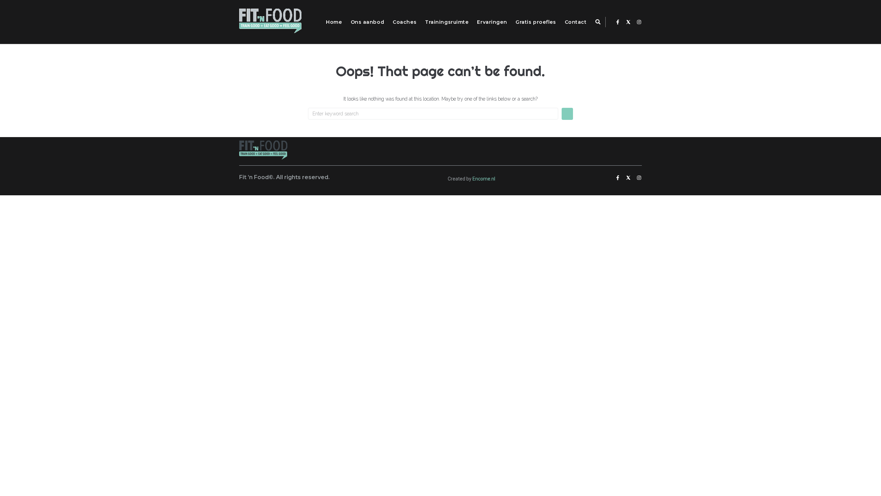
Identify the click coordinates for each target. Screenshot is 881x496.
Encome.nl (484, 179)
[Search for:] (433, 114)
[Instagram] (639, 22)
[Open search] (598, 22)
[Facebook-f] (617, 22)
